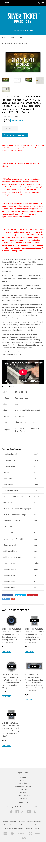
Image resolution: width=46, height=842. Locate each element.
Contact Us (23, 783)
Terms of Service (23, 795)
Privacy (23, 792)
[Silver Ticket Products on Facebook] (17, 812)
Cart (42, 3)
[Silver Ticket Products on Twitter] (11, 812)
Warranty (23, 798)
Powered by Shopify (33, 828)
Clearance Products (16, 37)
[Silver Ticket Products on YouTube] (29, 812)
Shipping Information (23, 786)
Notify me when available (15, 135)
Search (23, 777)
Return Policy (23, 789)
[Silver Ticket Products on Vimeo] (35, 812)
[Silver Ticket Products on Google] (23, 812)
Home (4, 37)
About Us (23, 780)
